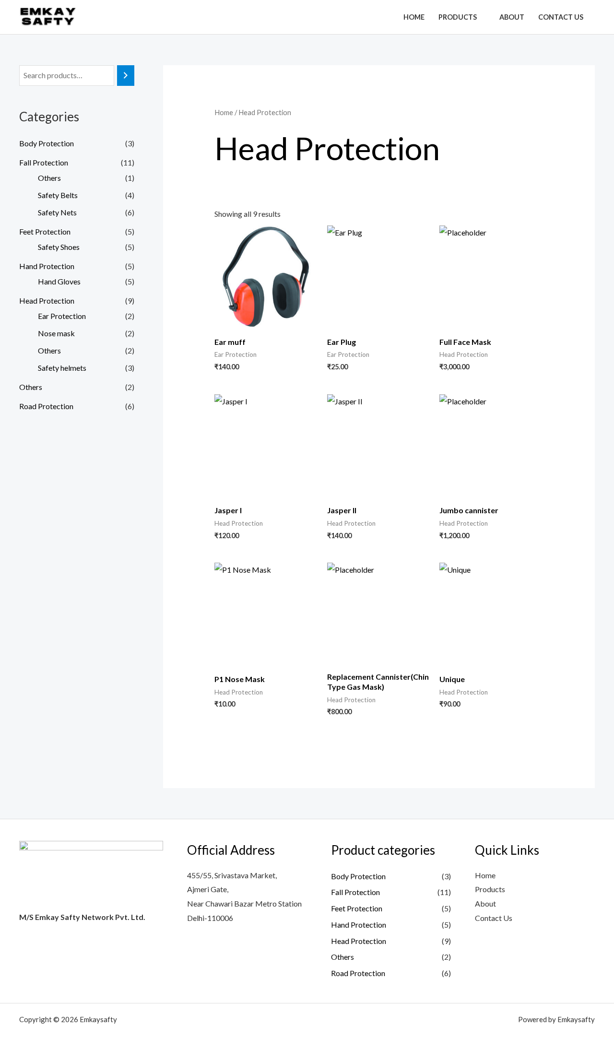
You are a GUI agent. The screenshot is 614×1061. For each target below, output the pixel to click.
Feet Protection (45, 231)
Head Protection (46, 300)
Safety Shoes (59, 246)
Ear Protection (62, 315)
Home (414, 17)
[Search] (125, 75)
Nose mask (56, 333)
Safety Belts (58, 195)
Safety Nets (57, 212)
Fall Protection (43, 162)
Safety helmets (62, 367)
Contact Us (560, 17)
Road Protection (46, 406)
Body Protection (46, 143)
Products (457, 17)
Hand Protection (46, 266)
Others (49, 177)
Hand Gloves (59, 281)
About (511, 17)
